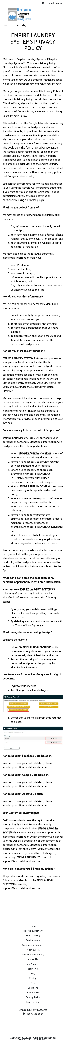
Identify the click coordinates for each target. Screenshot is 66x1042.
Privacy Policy (33, 997)
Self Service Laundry (33, 954)
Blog (33, 982)
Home (5, 25)
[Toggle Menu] (59, 14)
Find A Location (34, 1013)
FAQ (33, 973)
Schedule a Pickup (33, 1038)
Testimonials (33, 968)
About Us (33, 959)
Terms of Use (33, 1001)
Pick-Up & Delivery (33, 930)
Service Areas (33, 940)
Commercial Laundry (33, 944)
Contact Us (33, 992)
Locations (33, 987)
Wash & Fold (33, 949)
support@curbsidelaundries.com (28, 767)
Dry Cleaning (33, 935)
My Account (33, 963)
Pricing (33, 978)
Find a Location (54, 3)
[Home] (19, 14)
